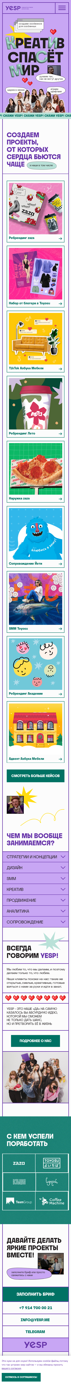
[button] (35, 1294)
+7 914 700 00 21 (35, 1307)
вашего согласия (11, 1368)
